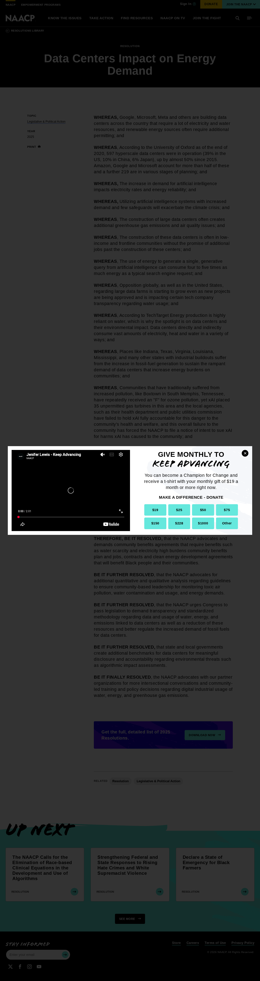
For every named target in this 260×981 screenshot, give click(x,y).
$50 (203, 510)
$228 (179, 523)
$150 (155, 523)
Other (227, 523)
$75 (227, 510)
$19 (155, 510)
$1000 (203, 523)
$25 (179, 510)
